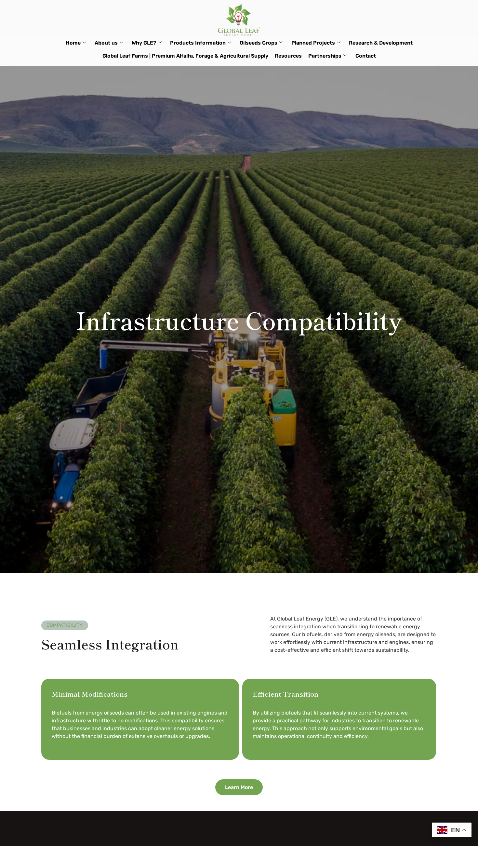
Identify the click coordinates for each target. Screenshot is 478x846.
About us (106, 43)
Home (73, 43)
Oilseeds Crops (258, 43)
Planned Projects (313, 43)
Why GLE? (144, 43)
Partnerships (324, 56)
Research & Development (381, 43)
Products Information (198, 43)
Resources (288, 56)
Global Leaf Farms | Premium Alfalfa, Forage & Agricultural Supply (185, 56)
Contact (365, 56)
